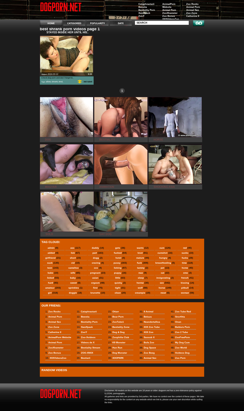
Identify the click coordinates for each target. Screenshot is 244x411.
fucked (120, 252)
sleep (143, 277)
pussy (120, 262)
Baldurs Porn (180, 327)
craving (98, 262)
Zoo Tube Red (181, 311)
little (120, 277)
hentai (143, 282)
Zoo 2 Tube (179, 332)
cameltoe (75, 267)
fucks (187, 257)
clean (120, 292)
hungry (165, 257)
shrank (55, 82)
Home (51, 23)
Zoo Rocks (192, 4)
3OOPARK (116, 358)
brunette (97, 292)
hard (53, 282)
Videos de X (85, 342)
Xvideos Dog (180, 352)
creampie (142, 292)
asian (97, 277)
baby (75, 277)
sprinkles (75, 287)
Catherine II (192, 16)
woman (187, 292)
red (187, 248)
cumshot (165, 252)
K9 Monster (116, 342)
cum (165, 248)
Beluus (146, 316)
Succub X (147, 337)
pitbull (187, 287)
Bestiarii (83, 358)
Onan (176, 322)
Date (121, 23)
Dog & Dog (116, 332)
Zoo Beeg (147, 352)
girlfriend (53, 257)
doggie (75, 292)
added (53, 252)
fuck (142, 262)
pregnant (97, 272)
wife (75, 272)
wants (143, 248)
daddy (98, 248)
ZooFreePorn (180, 337)
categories (74, 23)
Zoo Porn (178, 358)
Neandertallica (150, 322)
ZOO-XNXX (85, 352)
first (98, 287)
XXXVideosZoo (170, 19)
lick (75, 252)
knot (61, 82)
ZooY (141, 16)
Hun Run (115, 347)
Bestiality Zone (118, 327)
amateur (53, 287)
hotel (120, 257)
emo (187, 272)
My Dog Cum (180, 342)
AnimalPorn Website (168, 5)
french (187, 277)
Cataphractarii (146, 4)
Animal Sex (192, 10)
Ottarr (113, 311)
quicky (120, 282)
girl (53, 292)
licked (53, 277)
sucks (187, 252)
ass (75, 248)
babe (53, 272)
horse (165, 287)
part (97, 252)
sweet (75, 282)
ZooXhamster (169, 13)
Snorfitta (178, 316)
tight (120, 287)
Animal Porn (193, 7)
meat (165, 292)
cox (98, 267)
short (75, 257)
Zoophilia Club (118, 337)
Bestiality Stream (88, 347)
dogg (98, 257)
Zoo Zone (191, 13)
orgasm (98, 282)
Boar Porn (116, 316)
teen (53, 267)
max (142, 272)
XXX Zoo (146, 332)
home (187, 267)
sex (165, 282)
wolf (143, 287)
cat (165, 272)
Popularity (97, 23)
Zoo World (179, 347)
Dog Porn (61, 10)
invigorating (165, 277)
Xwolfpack (144, 13)
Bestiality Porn (146, 10)
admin (53, 248)
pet (165, 267)
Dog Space (148, 347)
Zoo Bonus (168, 16)
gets (120, 248)
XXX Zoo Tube (150, 327)
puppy (120, 272)
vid (75, 262)
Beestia (142, 7)
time (187, 262)
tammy (142, 267)
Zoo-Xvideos (86, 337)
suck (53, 262)
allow (48, 82)
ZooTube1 (116, 322)
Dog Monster (117, 352)
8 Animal (146, 311)
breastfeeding (165, 262)
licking (120, 267)
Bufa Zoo (147, 342)
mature (142, 257)
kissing (187, 282)
